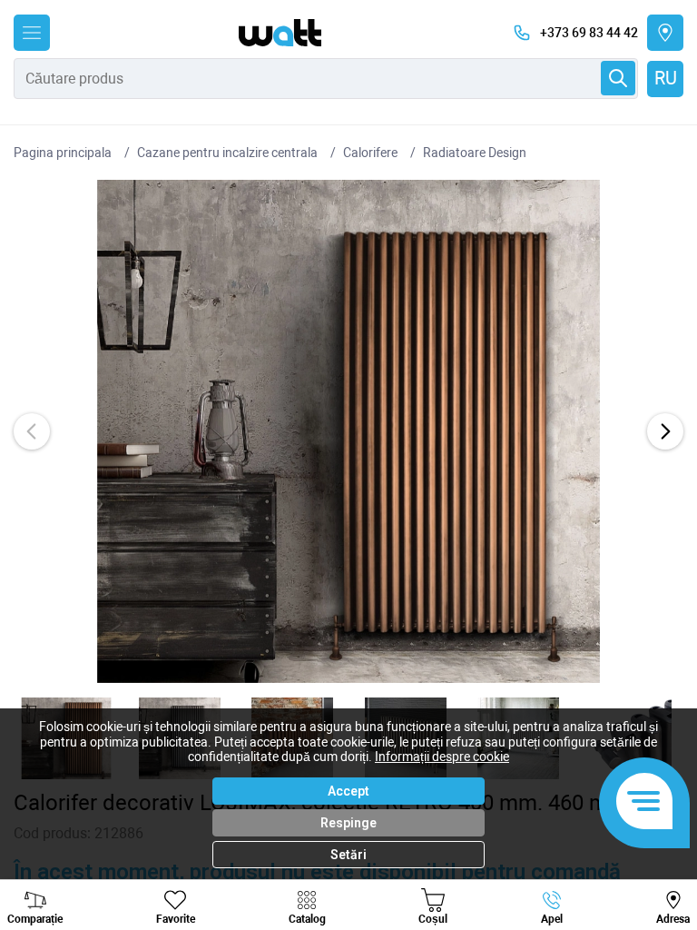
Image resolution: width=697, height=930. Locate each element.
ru (665, 78)
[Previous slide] (32, 431)
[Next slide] (665, 431)
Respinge (348, 823)
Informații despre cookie (442, 756)
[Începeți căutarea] (618, 78)
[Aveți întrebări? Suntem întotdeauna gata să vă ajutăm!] (644, 802)
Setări (348, 854)
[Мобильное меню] (32, 33)
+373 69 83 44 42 (589, 32)
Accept (348, 791)
